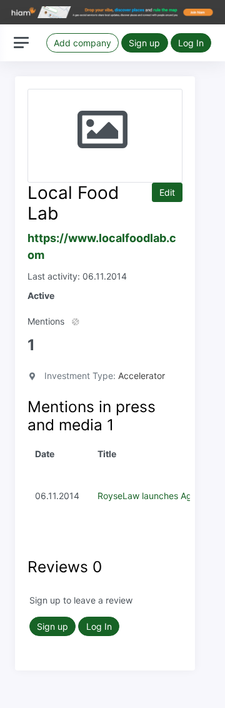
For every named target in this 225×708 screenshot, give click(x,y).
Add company (82, 43)
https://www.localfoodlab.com (102, 246)
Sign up (144, 43)
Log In (191, 43)
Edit (167, 192)
